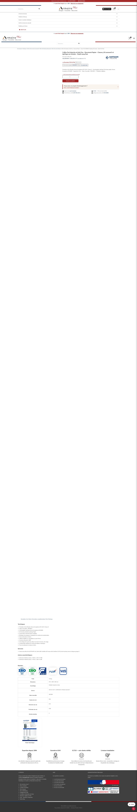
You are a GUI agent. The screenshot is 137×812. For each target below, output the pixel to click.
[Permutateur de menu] (116, 14)
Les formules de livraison (59, 779)
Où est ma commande (59, 787)
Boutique (24, 48)
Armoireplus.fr (19, 48)
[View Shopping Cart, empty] (114, 9)
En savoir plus (115, 785)
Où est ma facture (58, 786)
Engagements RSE (24, 792)
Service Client (82, 1)
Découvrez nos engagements (77, 3)
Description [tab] (23, 619)
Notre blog (22, 799)
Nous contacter (23, 786)
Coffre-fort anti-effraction (56, 48)
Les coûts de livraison (59, 781)
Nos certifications (24, 790)
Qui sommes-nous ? (24, 784)
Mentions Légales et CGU (25, 795)
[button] (106, 9)
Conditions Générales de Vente (27, 794)
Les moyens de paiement (59, 784)
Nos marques (23, 789)
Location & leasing (24, 787)
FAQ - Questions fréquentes (26, 797)
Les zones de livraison (59, 782)
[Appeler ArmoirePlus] (133, 808)
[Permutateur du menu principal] (134, 38)
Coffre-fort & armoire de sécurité (33, 48)
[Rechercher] (39, 9)
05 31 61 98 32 (72, 1)
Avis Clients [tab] (28, 619)
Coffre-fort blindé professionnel (45, 48)
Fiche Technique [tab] (49, 619)
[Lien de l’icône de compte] (118, 9)
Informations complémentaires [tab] (38, 619)
